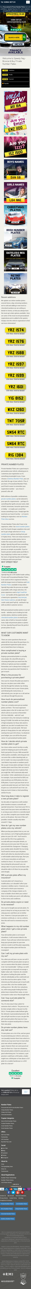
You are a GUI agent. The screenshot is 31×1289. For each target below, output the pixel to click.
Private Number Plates (7, 1204)
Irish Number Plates (21, 1204)
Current (8, 79)
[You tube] (18, 1192)
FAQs (2, 1164)
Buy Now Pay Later (6, 1142)
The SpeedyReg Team (7, 1166)
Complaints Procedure (6, 1200)
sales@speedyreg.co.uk (16, 22)
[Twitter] (13, 1192)
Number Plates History (7, 1180)
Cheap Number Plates (7, 1110)
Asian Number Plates (7, 1126)
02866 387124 (16, 20)
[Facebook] (9, 1192)
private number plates (8, 499)
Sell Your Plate (5, 1134)
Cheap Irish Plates (6, 1112)
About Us (3, 1169)
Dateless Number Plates (7, 1219)
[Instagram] (22, 1192)
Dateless (9, 70)
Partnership (4, 1137)
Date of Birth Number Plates (8, 1121)
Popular (6, 83)
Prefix (8, 75)
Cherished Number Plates (8, 1214)
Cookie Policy (13, 1198)
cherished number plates (9, 617)
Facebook (4, 1153)
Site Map (21, 1198)
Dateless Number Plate (15, 479)
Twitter (4, 1155)
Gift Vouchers (5, 1139)
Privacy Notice (4, 1198)
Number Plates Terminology (8, 1177)
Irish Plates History (6, 1182)
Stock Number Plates (7, 1128)
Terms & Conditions (21, 1195)
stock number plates (22, 527)
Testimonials (4, 1171)
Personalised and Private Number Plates (12, 1107)
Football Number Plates (7, 1123)
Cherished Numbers (6, 1114)
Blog (3, 1150)
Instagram (5, 1157)
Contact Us (3, 1195)
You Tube (5, 1148)
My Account (11, 1195)
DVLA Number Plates (6, 1209)
